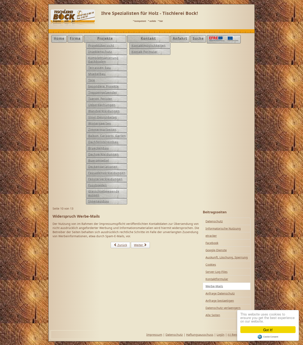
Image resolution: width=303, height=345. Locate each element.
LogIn (220, 335)
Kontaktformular (217, 279)
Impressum (154, 335)
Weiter (139, 245)
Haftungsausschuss (199, 335)
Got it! (268, 329)
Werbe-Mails (214, 286)
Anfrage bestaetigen (220, 301)
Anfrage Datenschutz (220, 293)
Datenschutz (214, 221)
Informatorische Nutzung (223, 228)
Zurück (122, 245)
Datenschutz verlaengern (223, 308)
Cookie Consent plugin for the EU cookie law (268, 336)
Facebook (212, 243)
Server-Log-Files (217, 272)
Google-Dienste (216, 250)
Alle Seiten (213, 315)
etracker (211, 236)
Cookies (211, 264)
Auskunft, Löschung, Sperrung (227, 257)
